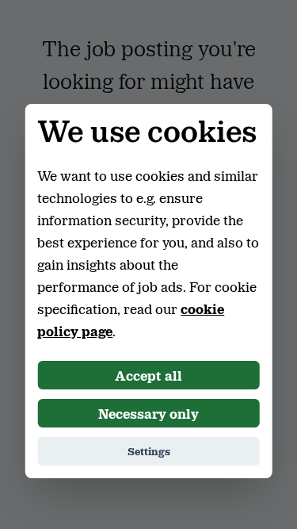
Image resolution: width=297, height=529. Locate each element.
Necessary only (148, 413)
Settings (149, 451)
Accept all (148, 375)
